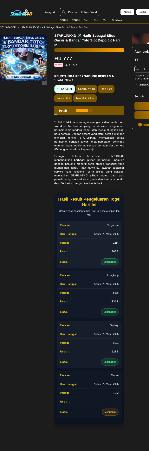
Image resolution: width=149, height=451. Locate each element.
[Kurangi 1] (137, 69)
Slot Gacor (98, 20)
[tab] (62, 110)
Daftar (142, 12)
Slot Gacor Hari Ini (119, 20)
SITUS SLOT (64, 88)
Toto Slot (106, 20)
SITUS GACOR (8, 27)
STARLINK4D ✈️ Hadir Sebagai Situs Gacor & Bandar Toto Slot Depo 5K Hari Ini (63, 27)
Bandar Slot (63, 98)
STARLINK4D (65, 20)
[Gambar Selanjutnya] (44, 83)
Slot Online (88, 20)
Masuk (127, 12)
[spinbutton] (144, 69)
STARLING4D (77, 20)
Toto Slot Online (85, 98)
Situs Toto (106, 88)
